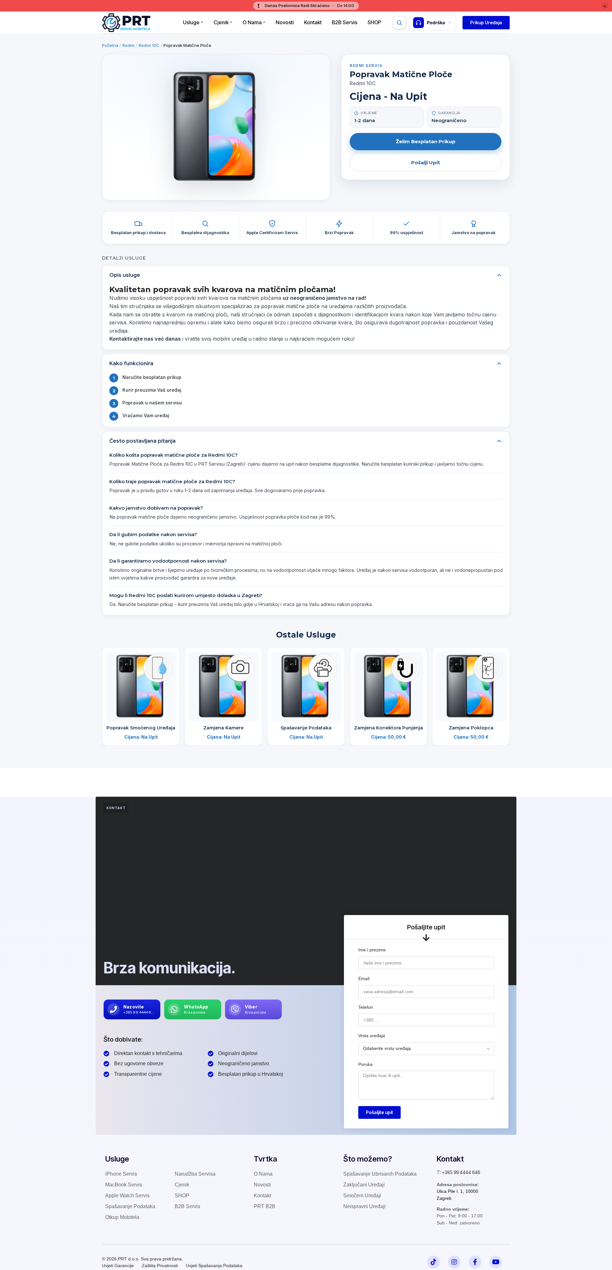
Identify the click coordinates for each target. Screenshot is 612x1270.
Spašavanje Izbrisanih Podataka (380, 1174)
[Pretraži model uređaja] (399, 22)
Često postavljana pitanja (142, 441)
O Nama (252, 22)
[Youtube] (495, 1262)
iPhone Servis (121, 1174)
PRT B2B (264, 1206)
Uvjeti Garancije (118, 1265)
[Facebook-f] (475, 1262)
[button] (486, 22)
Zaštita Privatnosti (160, 1265)
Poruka (365, 1064)
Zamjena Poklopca (471, 728)
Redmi (128, 45)
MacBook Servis (123, 1184)
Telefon (365, 1007)
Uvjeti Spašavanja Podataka (214, 1265)
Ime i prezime (372, 949)
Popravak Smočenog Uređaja (140, 728)
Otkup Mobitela (122, 1217)
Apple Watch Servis (127, 1195)
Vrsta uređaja (371, 1035)
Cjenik (221, 22)
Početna (110, 45)
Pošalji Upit (425, 162)
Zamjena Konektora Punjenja (388, 728)
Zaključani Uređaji (364, 1184)
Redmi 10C (149, 45)
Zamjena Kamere (223, 728)
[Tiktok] (433, 1262)
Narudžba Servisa (195, 1174)
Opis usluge (124, 275)
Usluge (191, 22)
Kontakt (313, 22)
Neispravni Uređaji (364, 1206)
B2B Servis (344, 22)
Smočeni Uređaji (362, 1195)
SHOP (182, 1195)
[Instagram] (454, 1262)
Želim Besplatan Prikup (425, 141)
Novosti (285, 22)
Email (363, 978)
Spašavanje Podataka (306, 728)
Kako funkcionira (131, 363)
